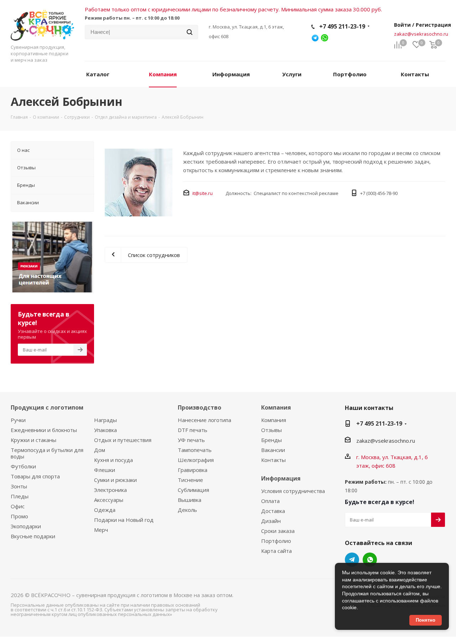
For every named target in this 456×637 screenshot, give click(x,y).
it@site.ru (202, 193)
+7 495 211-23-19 (342, 26)
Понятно (425, 620)
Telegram (352, 560)
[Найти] (189, 32)
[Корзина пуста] (433, 45)
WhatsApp (370, 560)
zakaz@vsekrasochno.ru (421, 34)
